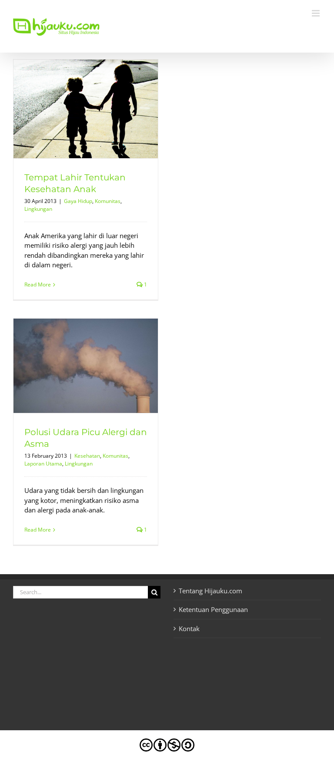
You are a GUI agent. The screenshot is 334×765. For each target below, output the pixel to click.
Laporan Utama (43, 463)
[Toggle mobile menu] (316, 13)
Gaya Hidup (78, 201)
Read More (37, 284)
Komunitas (107, 201)
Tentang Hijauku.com (210, 590)
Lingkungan (38, 209)
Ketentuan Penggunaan (213, 609)
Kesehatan (87, 455)
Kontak (189, 628)
